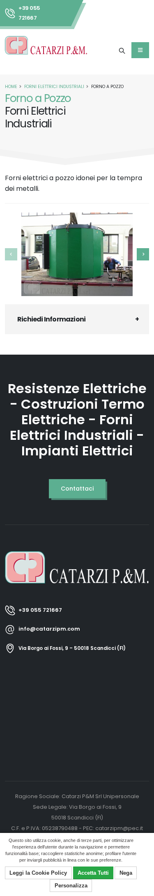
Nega (126, 873)
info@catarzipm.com (49, 629)
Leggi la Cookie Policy (38, 873)
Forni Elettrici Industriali (54, 87)
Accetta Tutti (93, 873)
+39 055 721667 (29, 13)
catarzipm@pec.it (119, 828)
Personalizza (71, 885)
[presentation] (11, 254)
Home (11, 87)
